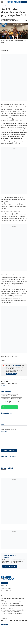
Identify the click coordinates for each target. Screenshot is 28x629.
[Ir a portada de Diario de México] (14, 578)
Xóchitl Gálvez (5, 395)
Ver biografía (4, 385)
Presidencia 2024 (5, 398)
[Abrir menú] (2, 2)
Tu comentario (4, 431)
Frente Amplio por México (15, 401)
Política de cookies (6, 588)
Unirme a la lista (10, 566)
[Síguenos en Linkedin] (17, 621)
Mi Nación (4, 6)
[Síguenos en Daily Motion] (26, 621)
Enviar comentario (9, 450)
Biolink (4, 624)
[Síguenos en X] (8, 621)
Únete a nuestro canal (11, 407)
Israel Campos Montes (8, 19)
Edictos (5, 583)
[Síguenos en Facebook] (5, 621)
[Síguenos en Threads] (20, 621)
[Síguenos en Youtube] (11, 621)
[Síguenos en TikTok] (14, 621)
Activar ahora (10, 373)
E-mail (3, 424)
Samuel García (5, 401)
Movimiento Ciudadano (16, 398)
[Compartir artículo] (26, 20)
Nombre (3, 418)
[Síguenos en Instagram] (2, 621)
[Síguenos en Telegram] (23, 621)
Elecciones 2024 (13, 395)
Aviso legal (4, 585)
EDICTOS (24, 1)
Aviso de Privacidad (6, 591)
